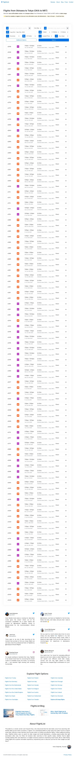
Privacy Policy (68, 755)
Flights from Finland (56, 688)
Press (66, 2)
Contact (71, 2)
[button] (29, 28)
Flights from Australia (57, 678)
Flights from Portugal (57, 681)
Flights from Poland (32, 678)
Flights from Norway (56, 685)
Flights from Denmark (57, 696)
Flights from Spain (10, 696)
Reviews (53, 2)
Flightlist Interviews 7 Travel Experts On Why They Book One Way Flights (24, 713)
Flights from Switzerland (34, 696)
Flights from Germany (11, 681)
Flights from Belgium (33, 688)
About (58, 2)
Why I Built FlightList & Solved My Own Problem (59, 712)
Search (54, 40)
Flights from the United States (13, 688)
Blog (62, 2)
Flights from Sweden (33, 699)
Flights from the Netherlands (13, 685)
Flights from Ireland (56, 692)
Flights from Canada (33, 685)
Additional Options (21, 40)
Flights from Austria (32, 692)
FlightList (5, 2)
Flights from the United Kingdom (14, 692)
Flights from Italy (32, 681)
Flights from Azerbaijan (11, 699)
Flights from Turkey (10, 678)
